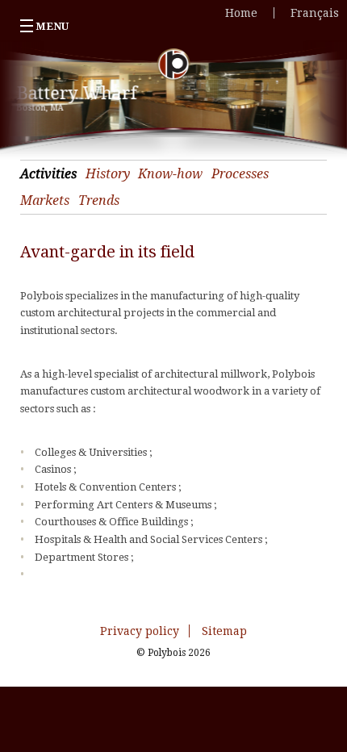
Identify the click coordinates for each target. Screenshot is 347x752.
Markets (44, 200)
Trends (98, 200)
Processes (240, 174)
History (108, 174)
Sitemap (224, 631)
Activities (48, 174)
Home (241, 13)
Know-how (170, 174)
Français (315, 13)
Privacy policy (139, 631)
